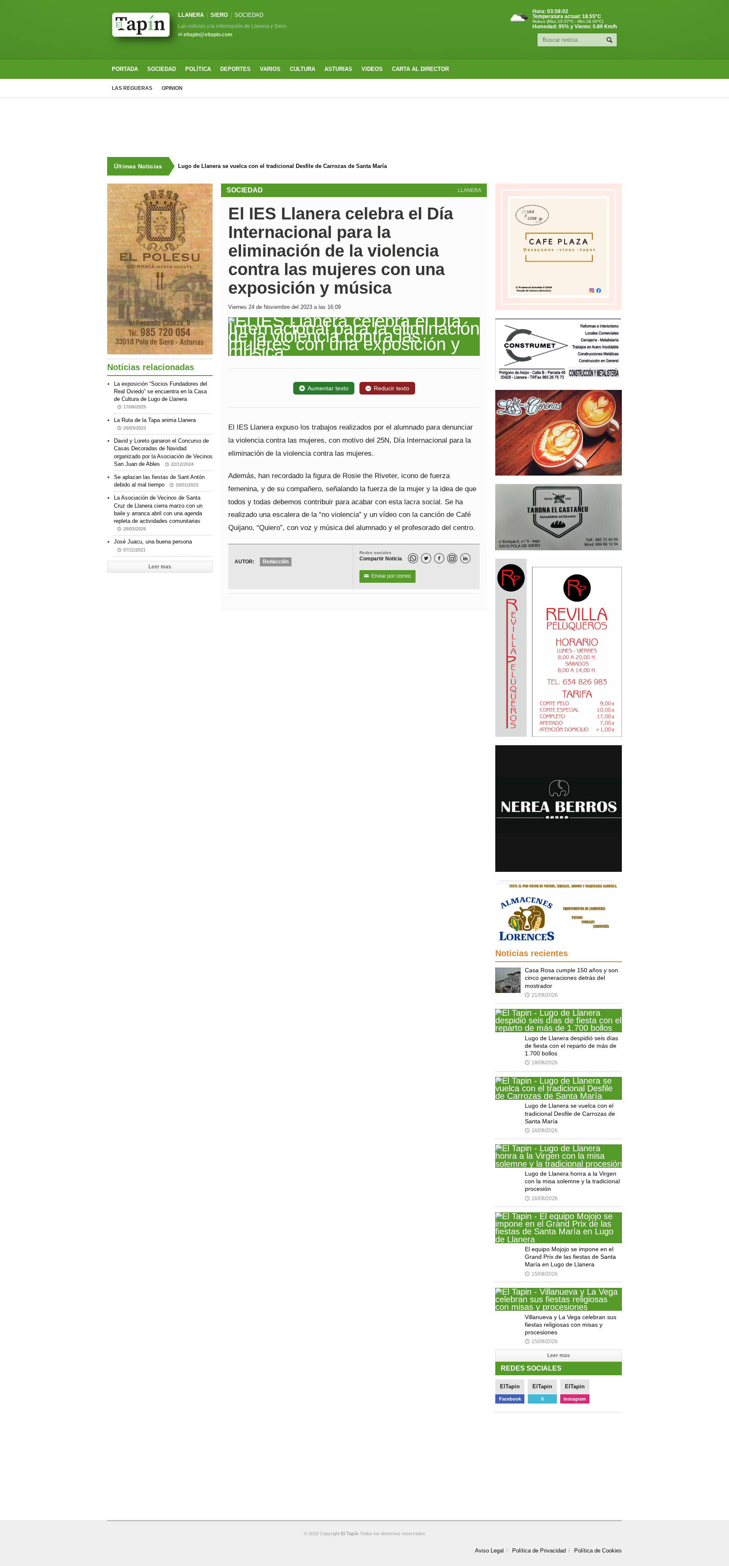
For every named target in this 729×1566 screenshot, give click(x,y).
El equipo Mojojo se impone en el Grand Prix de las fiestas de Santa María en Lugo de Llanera (570, 1257)
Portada (125, 69)
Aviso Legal (489, 1550)
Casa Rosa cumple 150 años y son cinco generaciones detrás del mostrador (571, 978)
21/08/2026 (541, 995)
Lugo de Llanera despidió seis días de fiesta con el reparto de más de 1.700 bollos (571, 1046)
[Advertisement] (364, 127)
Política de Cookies (598, 1550)
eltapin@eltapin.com (208, 35)
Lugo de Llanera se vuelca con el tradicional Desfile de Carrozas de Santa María (282, 166)
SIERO (219, 15)
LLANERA (191, 15)
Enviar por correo (387, 576)
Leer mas (159, 567)
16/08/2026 (541, 1130)
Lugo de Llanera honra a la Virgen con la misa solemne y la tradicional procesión (572, 1181)
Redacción (276, 562)
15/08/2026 (541, 1274)
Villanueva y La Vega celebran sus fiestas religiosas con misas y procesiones (570, 1325)
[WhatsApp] (413, 558)
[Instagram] (452, 558)
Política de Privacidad (539, 1550)
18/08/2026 (541, 1063)
